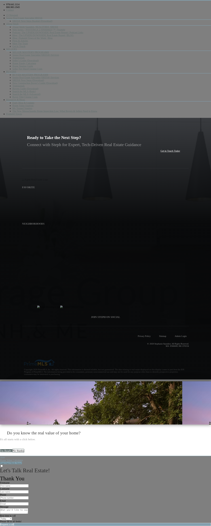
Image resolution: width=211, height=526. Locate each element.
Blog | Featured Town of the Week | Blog (32, 38)
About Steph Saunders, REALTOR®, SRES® (35, 27)
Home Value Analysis (23, 105)
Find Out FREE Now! (11, 463)
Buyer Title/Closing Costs (25, 97)
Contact (10, 10)
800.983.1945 (13, 7)
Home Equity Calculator (24, 63)
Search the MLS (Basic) (24, 91)
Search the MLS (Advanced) (26, 94)
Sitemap (162, 336)
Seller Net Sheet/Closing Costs (27, 69)
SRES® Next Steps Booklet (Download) (32, 21)
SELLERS (11, 49)
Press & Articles (20, 40)
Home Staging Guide (22, 66)
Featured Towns (14, 114)
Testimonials (18, 57)
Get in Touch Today (170, 151)
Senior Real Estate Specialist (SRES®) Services (35, 55)
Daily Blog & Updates (23, 102)
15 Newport (12, 15)
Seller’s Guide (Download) (25, 60)
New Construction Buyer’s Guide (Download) (35, 83)
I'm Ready (6, 450)
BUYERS (11, 71)
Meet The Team (20, 43)
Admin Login (181, 336)
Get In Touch (18, 46)
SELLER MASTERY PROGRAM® (30, 52)
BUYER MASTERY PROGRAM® (30, 74)
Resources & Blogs (15, 99)
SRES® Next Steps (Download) (28, 80)
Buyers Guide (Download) (25, 88)
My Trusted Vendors (22, 108)
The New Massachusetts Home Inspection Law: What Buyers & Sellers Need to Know (54, 111)
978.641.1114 (12, 4)
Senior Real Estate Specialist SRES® (24, 18)
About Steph (12, 24)
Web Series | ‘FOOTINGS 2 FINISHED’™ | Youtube (38, 29)
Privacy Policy (144, 336)
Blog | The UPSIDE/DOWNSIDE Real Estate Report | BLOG (43, 35)
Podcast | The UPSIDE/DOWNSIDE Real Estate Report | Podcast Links (47, 32)
